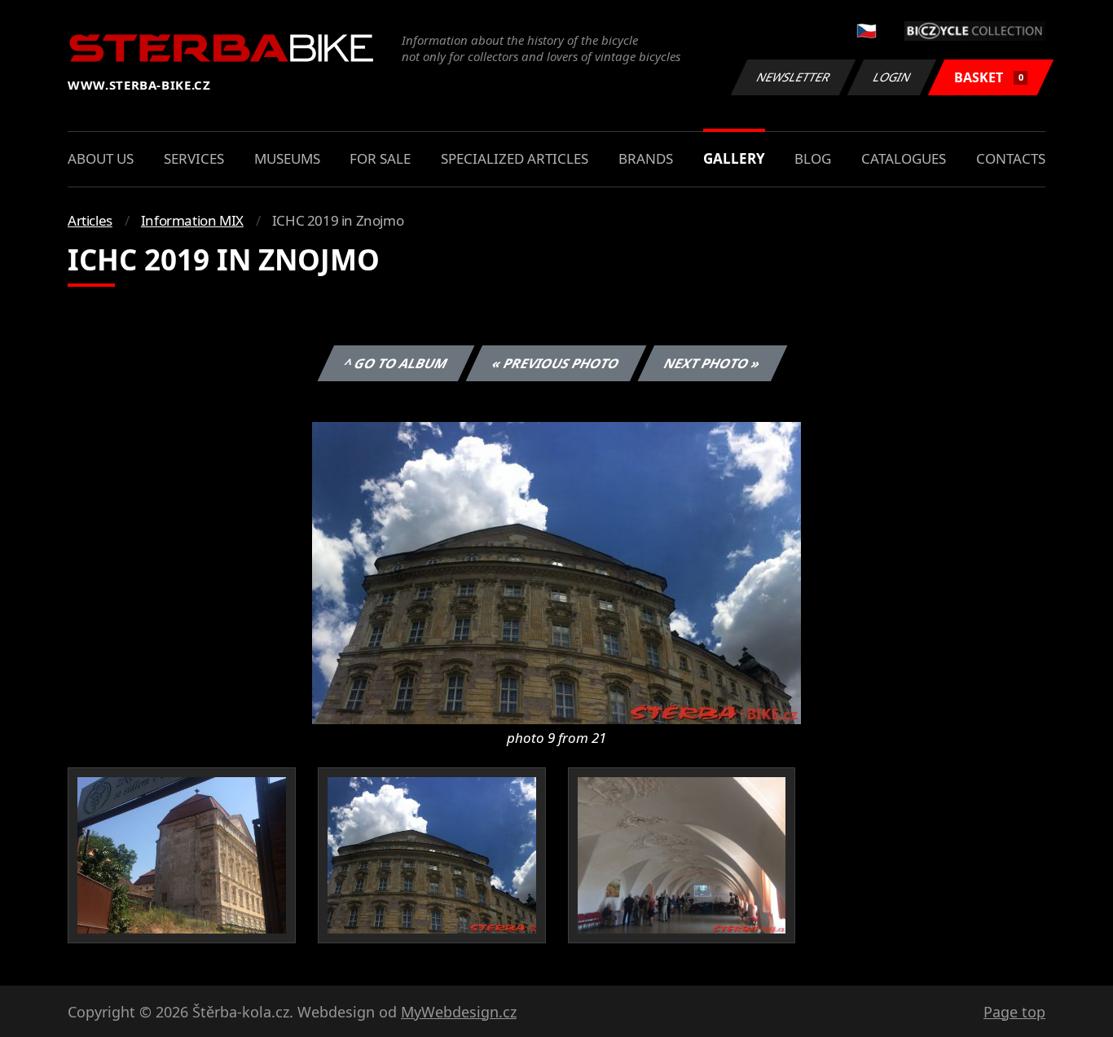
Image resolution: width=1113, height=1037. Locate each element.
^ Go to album (396, 363)
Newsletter (794, 77)
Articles (90, 220)
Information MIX (192, 220)
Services (194, 158)
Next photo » (712, 363)
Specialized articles (514, 158)
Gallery (734, 158)
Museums (287, 158)
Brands (645, 158)
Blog (812, 158)
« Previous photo (556, 363)
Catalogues (903, 158)
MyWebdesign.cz (459, 1012)
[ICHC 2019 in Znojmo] (556, 572)
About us (101, 158)
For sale (380, 158)
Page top (1014, 1012)
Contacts (1010, 158)
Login (892, 77)
